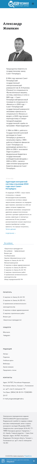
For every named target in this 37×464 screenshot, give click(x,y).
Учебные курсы (8, 360)
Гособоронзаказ (9, 256)
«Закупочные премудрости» (13, 249)
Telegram (6, 335)
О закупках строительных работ (15, 272)
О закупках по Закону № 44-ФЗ (15, 270)
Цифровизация (19, 251)
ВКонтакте (6, 332)
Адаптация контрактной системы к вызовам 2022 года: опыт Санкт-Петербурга (17, 185)
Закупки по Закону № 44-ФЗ (14, 260)
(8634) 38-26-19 (17, 392)
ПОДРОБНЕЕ (10, 233)
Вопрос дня (8, 253)
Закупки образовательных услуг (15, 258)
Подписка (6, 357)
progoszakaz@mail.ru (16, 399)
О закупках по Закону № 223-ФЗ (15, 268)
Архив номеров (8, 367)
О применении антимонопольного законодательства (15, 276)
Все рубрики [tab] (8, 243)
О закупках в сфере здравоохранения (17, 265)
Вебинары (6, 364)
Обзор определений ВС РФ (13, 279)
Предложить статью (9, 370)
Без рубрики (8, 251)
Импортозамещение (11, 263)
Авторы (5, 354)
